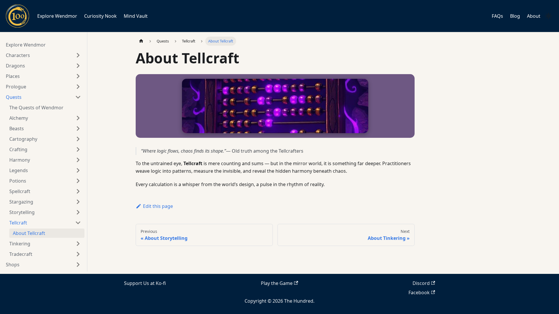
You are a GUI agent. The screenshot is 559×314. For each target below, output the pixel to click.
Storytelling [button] (22, 212)
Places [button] (13, 76)
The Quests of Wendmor (36, 107)
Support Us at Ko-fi (145, 283)
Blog (515, 16)
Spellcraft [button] (19, 191)
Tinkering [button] (19, 243)
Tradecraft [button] (20, 254)
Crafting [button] (18, 149)
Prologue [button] (16, 86)
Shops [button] (13, 264)
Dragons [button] (15, 66)
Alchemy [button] (18, 118)
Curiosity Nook (100, 16)
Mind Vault (136, 16)
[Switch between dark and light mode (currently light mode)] (548, 16)
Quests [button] (14, 97)
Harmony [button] (19, 160)
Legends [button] (18, 170)
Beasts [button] (16, 128)
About (533, 16)
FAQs (497, 16)
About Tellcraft (29, 233)
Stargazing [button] (21, 202)
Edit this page (158, 206)
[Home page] (141, 41)
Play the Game (277, 283)
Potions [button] (17, 181)
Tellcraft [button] (18, 223)
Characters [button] (18, 55)
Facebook (419, 292)
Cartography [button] (23, 139)
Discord (421, 283)
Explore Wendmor (57, 16)
